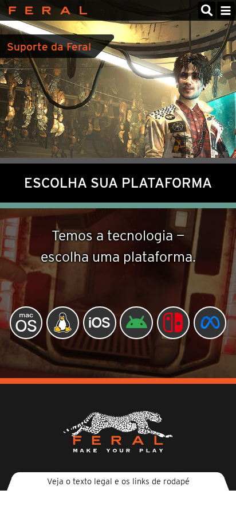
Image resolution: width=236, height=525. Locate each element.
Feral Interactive (45, 10)
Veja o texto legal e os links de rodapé (118, 481)
